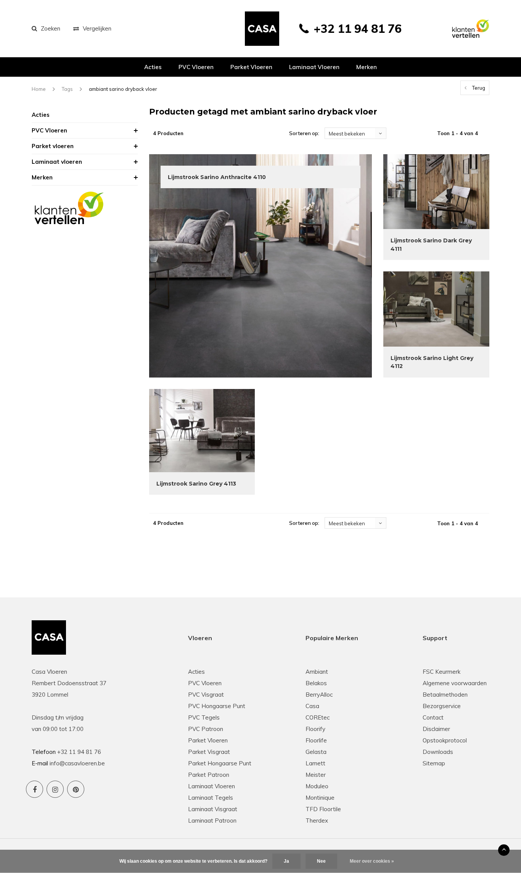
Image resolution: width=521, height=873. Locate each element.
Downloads (438, 751)
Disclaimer (436, 729)
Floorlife (316, 740)
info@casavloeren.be (77, 763)
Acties (153, 67)
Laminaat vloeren (314, 67)
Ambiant (317, 671)
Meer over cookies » (372, 861)
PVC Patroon (205, 729)
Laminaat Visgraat (212, 809)
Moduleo (317, 786)
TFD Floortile (323, 809)
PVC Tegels (204, 717)
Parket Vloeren (208, 740)
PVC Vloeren (196, 67)
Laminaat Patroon (212, 820)
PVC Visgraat (206, 694)
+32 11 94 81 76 (358, 28)
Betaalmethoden (445, 694)
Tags (67, 89)
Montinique (320, 797)
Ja (286, 861)
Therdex (317, 820)
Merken (366, 67)
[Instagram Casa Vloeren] (55, 789)
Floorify (315, 729)
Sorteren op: (304, 133)
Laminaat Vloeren (211, 786)
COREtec (318, 717)
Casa (312, 706)
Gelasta (316, 751)
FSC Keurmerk (441, 671)
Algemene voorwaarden (455, 683)
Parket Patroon (208, 774)
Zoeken (50, 28)
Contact (433, 717)
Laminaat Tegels (210, 797)
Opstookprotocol (445, 740)
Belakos (316, 683)
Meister (316, 774)
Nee (321, 861)
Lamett (315, 763)
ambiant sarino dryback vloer (123, 89)
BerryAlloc (319, 694)
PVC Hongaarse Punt (216, 706)
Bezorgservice (442, 706)
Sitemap (434, 763)
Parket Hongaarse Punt (219, 763)
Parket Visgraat (209, 751)
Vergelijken (97, 28)
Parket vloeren (251, 67)
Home (39, 89)
